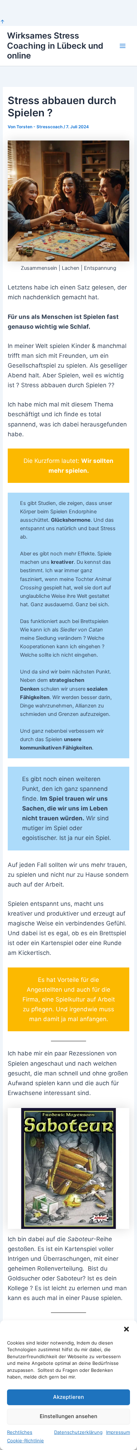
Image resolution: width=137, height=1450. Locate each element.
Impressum (118, 1432)
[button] (126, 1329)
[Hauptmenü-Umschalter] (122, 46)
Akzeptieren (68, 1397)
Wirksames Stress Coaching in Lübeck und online (55, 45)
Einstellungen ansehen (68, 1416)
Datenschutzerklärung (78, 1432)
